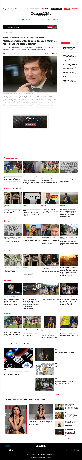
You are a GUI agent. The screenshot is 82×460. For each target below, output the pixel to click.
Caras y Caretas (7, 399)
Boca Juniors (36, 19)
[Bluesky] (13, 450)
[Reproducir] (52, 8)
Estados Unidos (29, 19)
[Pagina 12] (41, 14)
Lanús (42, 19)
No (8, 343)
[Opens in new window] (70, 450)
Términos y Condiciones (51, 454)
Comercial (74, 446)
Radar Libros (27, 343)
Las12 (12, 343)
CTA (57, 19)
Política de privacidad (41, 454)
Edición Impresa (11, 8)
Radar (21, 343)
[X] (12, 450)
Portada (5, 32)
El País (27, 8)
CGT (54, 19)
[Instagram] (10, 450)
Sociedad (37, 8)
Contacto (33, 454)
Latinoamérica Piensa (34, 399)
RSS (78, 446)
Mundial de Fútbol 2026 (19, 8)
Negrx (25, 399)
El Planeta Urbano (17, 399)
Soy (17, 343)
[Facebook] (9, 450)
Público (43, 399)
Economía (32, 8)
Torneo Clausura (48, 19)
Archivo (27, 454)
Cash (5, 343)
